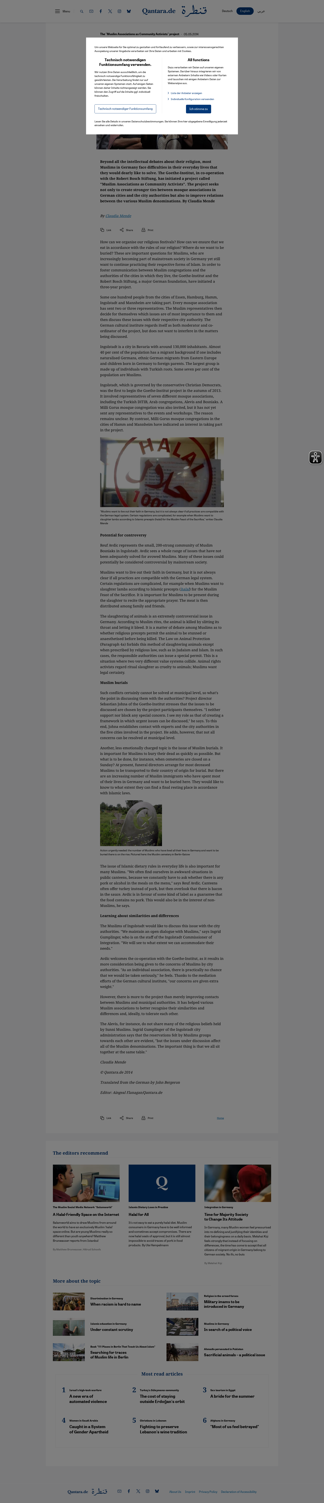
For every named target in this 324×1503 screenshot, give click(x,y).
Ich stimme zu (198, 109)
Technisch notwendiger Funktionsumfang (125, 109)
